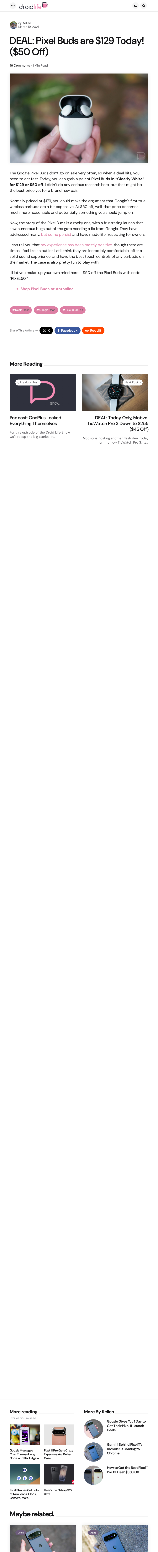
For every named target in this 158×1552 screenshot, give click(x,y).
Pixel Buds (74, 310)
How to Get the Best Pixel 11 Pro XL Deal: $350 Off (127, 1470)
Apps (93, 1532)
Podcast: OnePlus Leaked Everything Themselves (35, 420)
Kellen (27, 23)
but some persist (56, 234)
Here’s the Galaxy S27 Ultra (58, 1492)
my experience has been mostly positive (76, 244)
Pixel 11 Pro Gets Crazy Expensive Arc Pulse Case (58, 1454)
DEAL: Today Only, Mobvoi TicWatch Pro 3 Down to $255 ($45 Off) (117, 423)
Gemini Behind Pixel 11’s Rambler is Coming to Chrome (124, 1449)
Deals (22, 310)
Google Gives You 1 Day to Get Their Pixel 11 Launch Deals (126, 1425)
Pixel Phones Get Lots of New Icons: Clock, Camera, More (24, 1494)
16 (20, 65)
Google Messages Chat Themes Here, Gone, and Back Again (24, 1454)
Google (47, 310)
